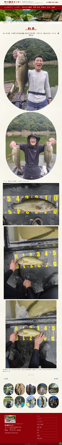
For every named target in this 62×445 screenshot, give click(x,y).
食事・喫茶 (39, 427)
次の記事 (6, 378)
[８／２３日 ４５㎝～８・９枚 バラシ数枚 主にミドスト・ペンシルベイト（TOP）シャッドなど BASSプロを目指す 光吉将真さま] (8, 389)
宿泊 (38, 432)
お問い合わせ (39, 438)
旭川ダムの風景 (40, 424)
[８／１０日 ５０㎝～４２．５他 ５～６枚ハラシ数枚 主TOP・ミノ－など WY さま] (53, 389)
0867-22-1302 (53, 2)
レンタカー (39, 418)
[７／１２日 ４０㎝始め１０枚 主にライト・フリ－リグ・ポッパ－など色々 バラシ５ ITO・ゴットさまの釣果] (42, 402)
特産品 (38, 435)
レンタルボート (40, 421)
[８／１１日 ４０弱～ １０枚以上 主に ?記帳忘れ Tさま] (42, 389)
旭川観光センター (9, 425)
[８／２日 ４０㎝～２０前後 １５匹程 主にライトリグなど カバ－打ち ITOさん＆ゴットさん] (20, 402)
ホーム (38, 416)
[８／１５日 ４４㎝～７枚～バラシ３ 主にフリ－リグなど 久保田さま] (31, 389)
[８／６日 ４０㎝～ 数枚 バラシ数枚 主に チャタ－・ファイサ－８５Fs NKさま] (8, 402)
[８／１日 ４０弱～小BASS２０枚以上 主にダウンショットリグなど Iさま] (31, 402)
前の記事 (56, 378)
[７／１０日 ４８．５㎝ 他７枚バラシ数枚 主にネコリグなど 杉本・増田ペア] (53, 402)
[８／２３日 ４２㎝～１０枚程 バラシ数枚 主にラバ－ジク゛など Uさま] (20, 389)
